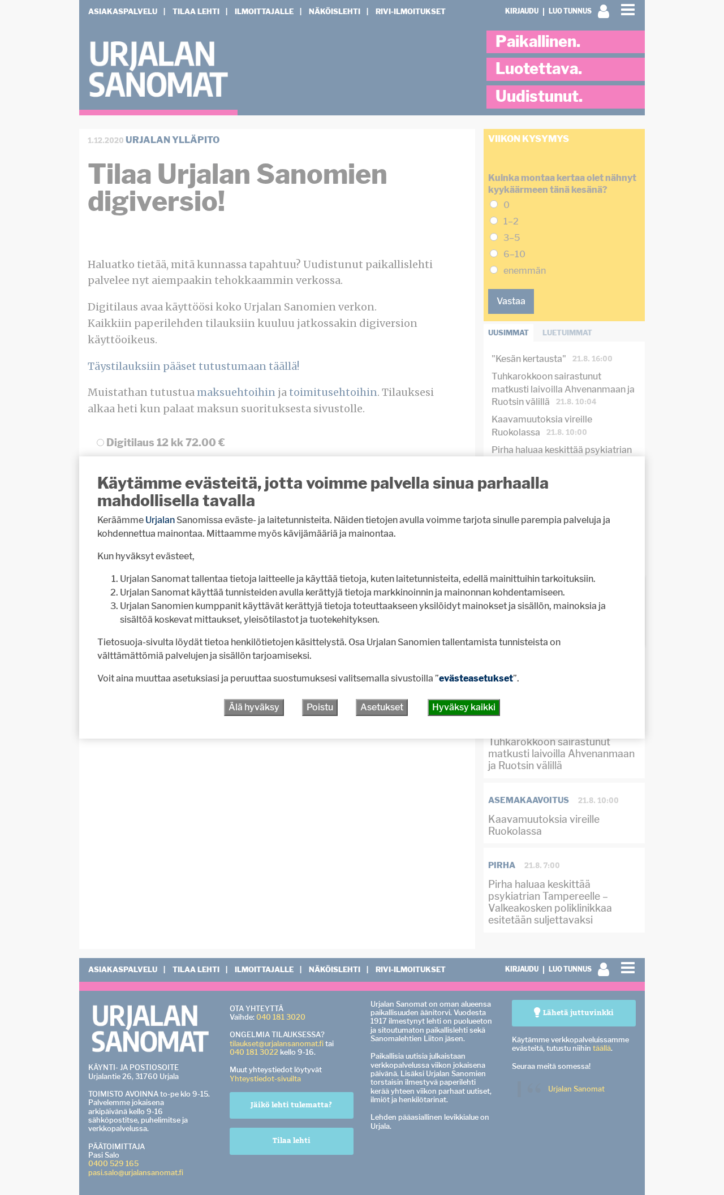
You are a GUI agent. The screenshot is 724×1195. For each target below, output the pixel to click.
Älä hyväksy (254, 707)
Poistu (320, 707)
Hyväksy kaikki (463, 707)
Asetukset (381, 707)
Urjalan (160, 520)
